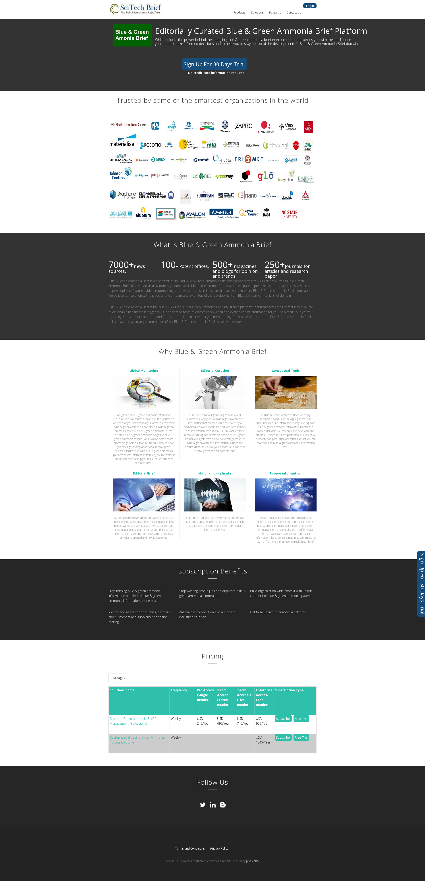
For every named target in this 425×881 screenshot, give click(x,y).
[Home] (136, 9)
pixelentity (252, 861)
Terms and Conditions (190, 848)
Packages (118, 678)
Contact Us (294, 12)
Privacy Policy (219, 848)
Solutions (257, 12)
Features (275, 12)
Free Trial (301, 718)
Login (310, 6)
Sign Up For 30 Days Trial (214, 64)
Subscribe (283, 718)
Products (239, 12)
